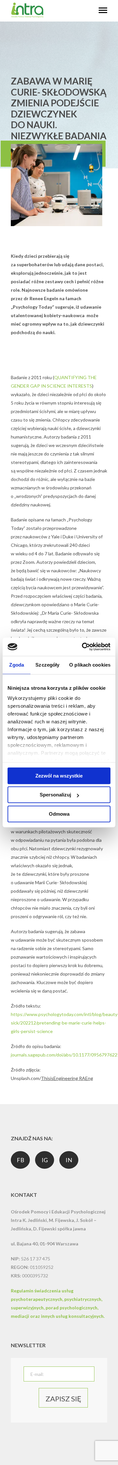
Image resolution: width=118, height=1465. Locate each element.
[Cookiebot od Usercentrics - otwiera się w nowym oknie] (83, 646)
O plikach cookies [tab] (89, 665)
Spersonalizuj (55, 794)
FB (20, 1160)
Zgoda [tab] (16, 665)
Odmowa (59, 814)
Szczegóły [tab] (47, 665)
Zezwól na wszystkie (59, 776)
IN (69, 1160)
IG (45, 1160)
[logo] (27, 16)
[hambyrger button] (103, 11)
